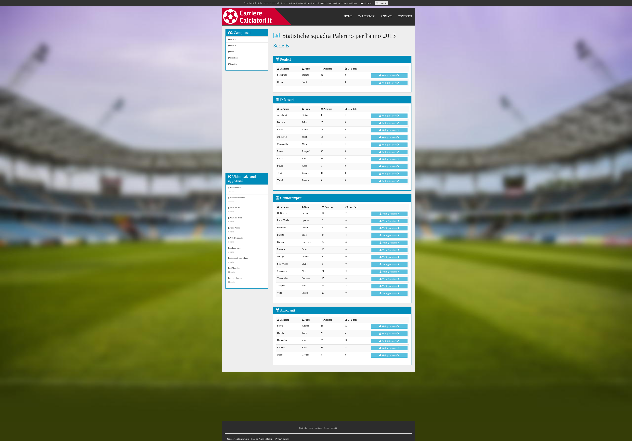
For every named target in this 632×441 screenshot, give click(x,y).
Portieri (285, 59)
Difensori (286, 100)
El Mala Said (234, 270)
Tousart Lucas (234, 189)
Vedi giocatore (389, 75)
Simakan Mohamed (236, 200)
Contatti (405, 16)
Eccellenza (234, 58)
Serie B (233, 45)
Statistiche (303, 428)
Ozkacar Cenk (234, 250)
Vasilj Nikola (234, 230)
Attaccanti (287, 310)
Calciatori (366, 16)
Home (348, 16)
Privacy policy (282, 439)
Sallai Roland (234, 210)
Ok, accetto (381, 3)
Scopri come (366, 3)
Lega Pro (233, 64)
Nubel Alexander (235, 240)
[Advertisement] (246, 123)
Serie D (233, 52)
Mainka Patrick (235, 220)
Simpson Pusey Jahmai (238, 260)
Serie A (233, 39)
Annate (387, 16)
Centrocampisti (290, 198)
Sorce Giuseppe (235, 280)
